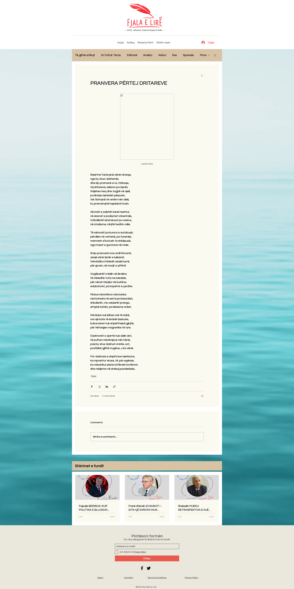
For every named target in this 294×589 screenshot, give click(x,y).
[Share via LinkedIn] (106, 386)
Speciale (188, 55)
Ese (174, 55)
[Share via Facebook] (91, 386)
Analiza (147, 55)
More (203, 55)
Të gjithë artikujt (85, 55)
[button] (215, 55)
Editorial (132, 55)
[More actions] (202, 75)
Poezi (93, 376)
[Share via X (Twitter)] (99, 386)
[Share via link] (114, 386)
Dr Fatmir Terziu (111, 55)
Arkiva (162, 55)
